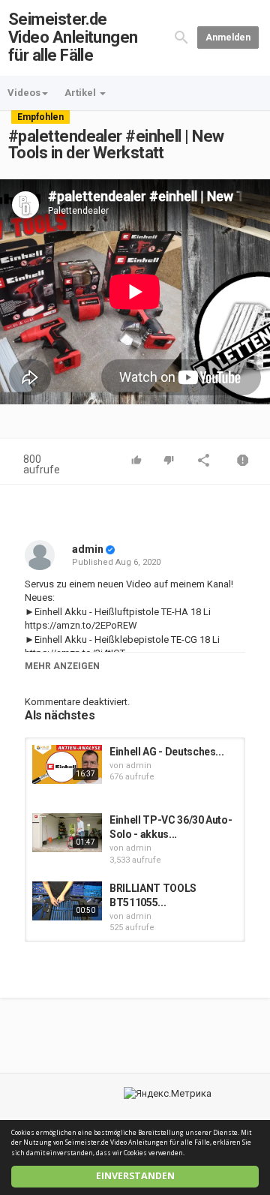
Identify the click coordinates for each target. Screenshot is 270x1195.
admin (88, 549)
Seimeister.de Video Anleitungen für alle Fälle (73, 37)
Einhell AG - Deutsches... (167, 752)
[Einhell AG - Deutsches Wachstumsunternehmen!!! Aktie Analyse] (67, 764)
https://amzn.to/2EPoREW (81, 625)
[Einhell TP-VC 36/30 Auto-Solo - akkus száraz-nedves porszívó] (67, 832)
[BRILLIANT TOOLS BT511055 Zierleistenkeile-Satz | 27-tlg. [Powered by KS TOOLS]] (67, 900)
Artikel (81, 92)
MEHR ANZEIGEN (62, 666)
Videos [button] (24, 92)
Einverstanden (135, 1175)
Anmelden (228, 37)
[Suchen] (181, 37)
